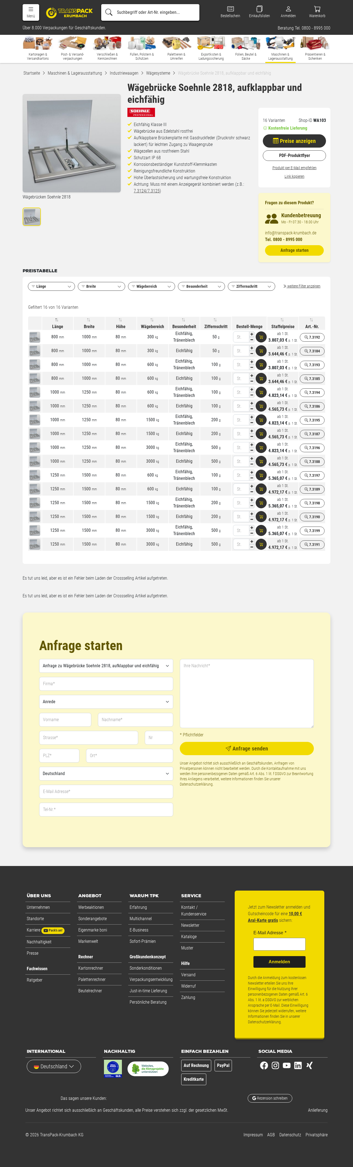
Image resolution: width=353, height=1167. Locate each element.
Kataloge (189, 936)
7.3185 (314, 378)
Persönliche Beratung (148, 1002)
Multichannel (141, 918)
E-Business (139, 930)
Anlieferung (318, 1110)
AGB (271, 1134)
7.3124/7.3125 (147, 190)
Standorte (35, 918)
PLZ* (47, 755)
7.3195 (314, 420)
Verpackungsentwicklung (151, 979)
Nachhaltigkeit (39, 941)
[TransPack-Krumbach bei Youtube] (286, 1065)
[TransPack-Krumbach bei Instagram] (275, 1065)
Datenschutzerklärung (196, 784)
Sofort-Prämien (143, 941)
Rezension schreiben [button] (272, 1098)
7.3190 (314, 517)
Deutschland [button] (54, 1066)
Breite (89, 326)
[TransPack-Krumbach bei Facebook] (264, 1065)
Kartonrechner (90, 968)
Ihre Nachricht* (197, 665)
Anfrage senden (249, 748)
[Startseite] (67, 13)
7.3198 (314, 503)
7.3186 (314, 406)
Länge (57, 326)
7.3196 (314, 448)
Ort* (93, 755)
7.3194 (314, 392)
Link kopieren (294, 176)
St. (239, 337)
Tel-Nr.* (49, 809)
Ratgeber (34, 980)
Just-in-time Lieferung (148, 990)
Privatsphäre (317, 1134)
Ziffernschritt (216, 326)
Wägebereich (152, 326)
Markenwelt (88, 941)
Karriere (44, 930)
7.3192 (314, 337)
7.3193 (314, 365)
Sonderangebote (92, 918)
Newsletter (190, 925)
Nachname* (112, 719)
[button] (31, 12)
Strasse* (50, 737)
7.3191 (314, 544)
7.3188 (314, 461)
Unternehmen (38, 907)
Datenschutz (290, 1134)
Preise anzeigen (297, 141)
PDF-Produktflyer (294, 155)
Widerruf (188, 986)
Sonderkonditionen (146, 968)
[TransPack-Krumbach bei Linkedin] (298, 1065)
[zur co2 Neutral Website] (148, 1070)
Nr (151, 737)
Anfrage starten (294, 250)
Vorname (51, 719)
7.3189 (314, 489)
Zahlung (188, 997)
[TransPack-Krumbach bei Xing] (309, 1065)
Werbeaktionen (91, 907)
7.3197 (314, 475)
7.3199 (314, 530)
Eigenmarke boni (92, 930)
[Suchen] (108, 12)
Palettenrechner (92, 979)
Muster (187, 948)
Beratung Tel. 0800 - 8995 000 (304, 28)
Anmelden (279, 961)
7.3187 (314, 434)
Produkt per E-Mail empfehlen (294, 168)
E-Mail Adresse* (56, 791)
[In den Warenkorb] (261, 336)
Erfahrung (138, 907)
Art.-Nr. (312, 326)
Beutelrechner (90, 990)
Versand (188, 974)
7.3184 (314, 351)
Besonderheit (184, 326)
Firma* (49, 683)
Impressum (253, 1134)
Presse (32, 953)
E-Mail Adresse (268, 932)
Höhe (120, 326)
